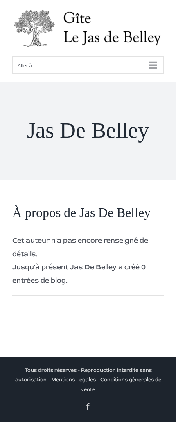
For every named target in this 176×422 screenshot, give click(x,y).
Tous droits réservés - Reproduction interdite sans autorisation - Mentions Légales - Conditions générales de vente (88, 380)
